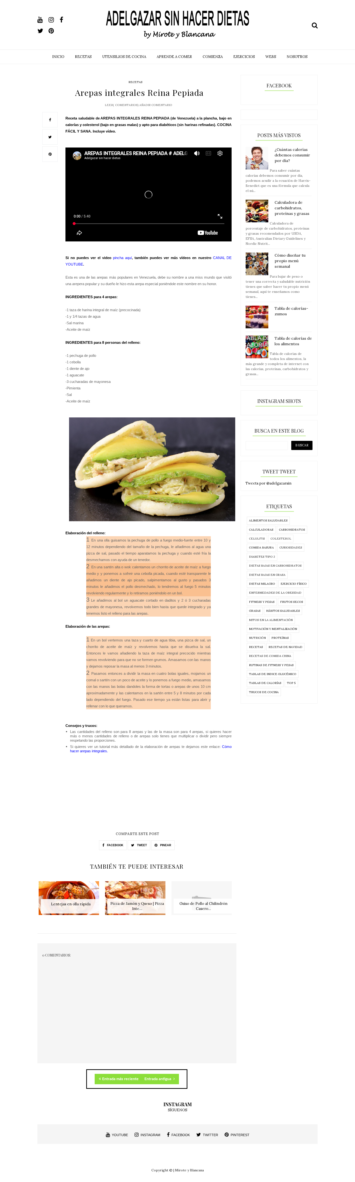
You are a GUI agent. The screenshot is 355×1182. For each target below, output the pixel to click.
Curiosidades (290, 547)
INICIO (58, 56)
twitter (210, 1135)
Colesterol (280, 538)
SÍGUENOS (177, 1110)
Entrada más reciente (120, 1079)
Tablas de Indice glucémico (272, 674)
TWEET (141, 845)
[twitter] (42, 30)
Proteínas (280, 638)
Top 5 (291, 683)
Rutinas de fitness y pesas (271, 665)
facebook (180, 1135)
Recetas (135, 82)
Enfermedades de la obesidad (275, 592)
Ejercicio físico (294, 583)
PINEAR (165, 845)
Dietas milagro (262, 583)
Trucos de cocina (264, 692)
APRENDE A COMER (174, 56)
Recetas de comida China (270, 656)
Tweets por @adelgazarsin (268, 483)
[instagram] (54, 19)
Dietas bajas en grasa (267, 575)
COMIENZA (213, 56)
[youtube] (42, 19)
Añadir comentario (155, 105)
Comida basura (261, 547)
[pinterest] (54, 30)
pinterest (240, 1135)
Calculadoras (261, 529)
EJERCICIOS (244, 56)
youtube (120, 1135)
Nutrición (257, 638)
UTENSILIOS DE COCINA (124, 56)
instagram (150, 1135)
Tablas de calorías (265, 683)
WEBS (270, 56)
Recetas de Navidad (285, 647)
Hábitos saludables (283, 610)
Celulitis (257, 538)
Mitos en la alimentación (271, 620)
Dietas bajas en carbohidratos (275, 565)
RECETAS (83, 56)
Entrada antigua (158, 1079)
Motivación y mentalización (273, 629)
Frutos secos (291, 602)
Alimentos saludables (268, 520)
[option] (70, 900)
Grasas (255, 610)
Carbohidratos (292, 529)
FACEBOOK (114, 845)
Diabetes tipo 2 (262, 556)
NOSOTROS (297, 56)
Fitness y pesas (262, 602)
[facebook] (65, 19)
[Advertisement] (136, 797)
